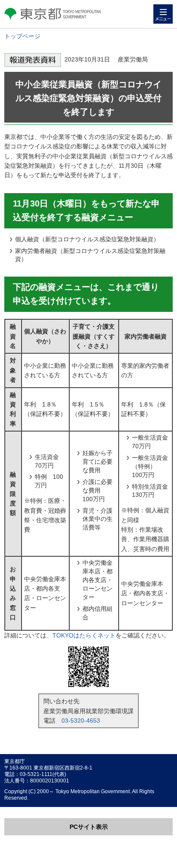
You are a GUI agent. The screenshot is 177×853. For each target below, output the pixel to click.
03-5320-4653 (80, 720)
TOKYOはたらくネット (84, 635)
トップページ (22, 36)
